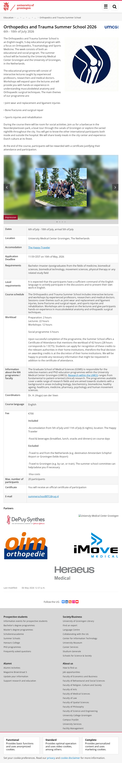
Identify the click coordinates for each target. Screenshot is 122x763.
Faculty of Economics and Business (80, 676)
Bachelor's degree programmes (19, 625)
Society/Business (72, 616)
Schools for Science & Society (77, 655)
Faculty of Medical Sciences (76, 693)
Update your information (16, 676)
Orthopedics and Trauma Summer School (60, 17)
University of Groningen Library (78, 621)
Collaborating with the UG (76, 634)
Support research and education (20, 680)
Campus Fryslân (71, 719)
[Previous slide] (7, 187)
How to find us (70, 667)
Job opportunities (71, 672)
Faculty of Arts (70, 689)
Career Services (70, 647)
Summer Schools (12, 638)
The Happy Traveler (39, 247)
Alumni (8, 663)
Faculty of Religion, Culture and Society (82, 685)
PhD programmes (17, 17)
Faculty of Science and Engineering (80, 711)
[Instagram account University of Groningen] (73, 601)
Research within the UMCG (83, 375)
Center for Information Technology (80, 638)
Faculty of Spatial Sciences (76, 702)
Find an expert (70, 625)
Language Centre (71, 629)
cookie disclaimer (70, 757)
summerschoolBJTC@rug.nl (43, 496)
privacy (51, 757)
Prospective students (16, 616)
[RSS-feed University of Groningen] (70, 601)
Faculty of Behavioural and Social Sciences (84, 680)
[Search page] (114, 6)
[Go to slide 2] (59, 222)
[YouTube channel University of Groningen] (77, 601)
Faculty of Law (70, 698)
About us (68, 663)
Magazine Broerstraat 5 (15, 672)
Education (9, 17)
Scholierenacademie (14, 634)
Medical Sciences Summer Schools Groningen (35, 17)
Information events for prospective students (25, 621)
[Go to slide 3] (62, 222)
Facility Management (73, 728)
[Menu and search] (106, 6)
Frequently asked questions (17, 651)
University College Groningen (77, 715)
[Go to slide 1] (57, 222)
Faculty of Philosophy (73, 706)
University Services (72, 724)
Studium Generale (72, 651)
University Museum (72, 642)
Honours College (12, 642)
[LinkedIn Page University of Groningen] (66, 601)
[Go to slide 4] (65, 222)
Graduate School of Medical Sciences (29, 17)
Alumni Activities (12, 667)
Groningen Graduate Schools (23, 17)
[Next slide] (115, 187)
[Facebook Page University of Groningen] (63, 601)
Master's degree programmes (18, 629)
